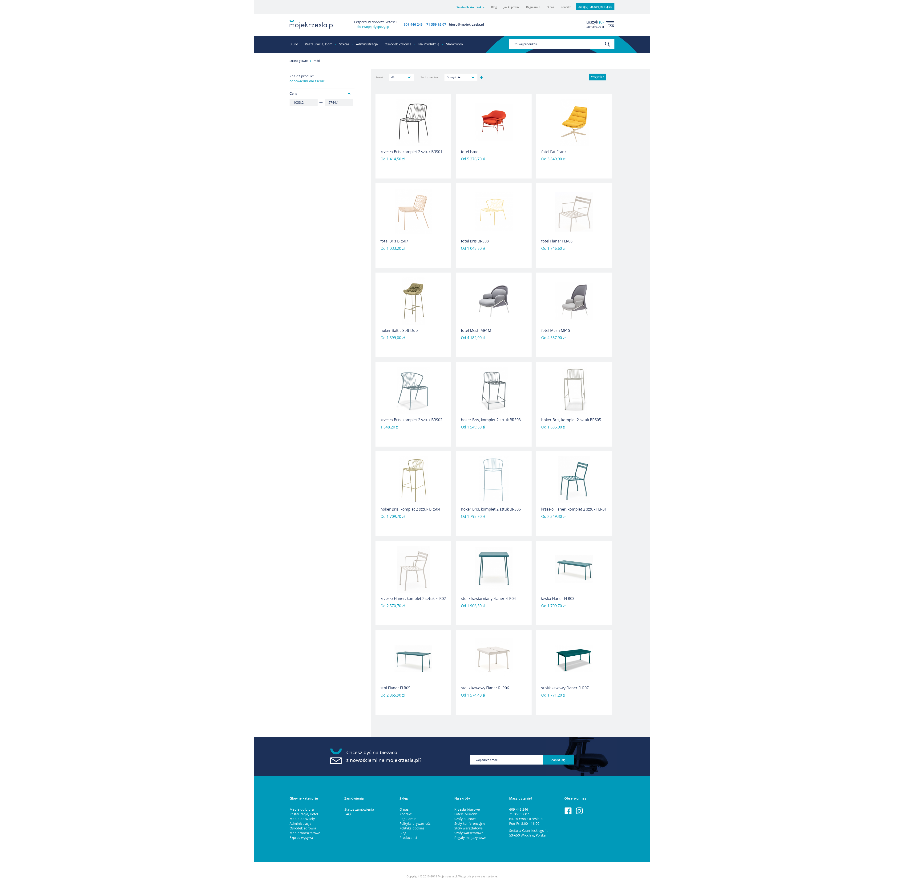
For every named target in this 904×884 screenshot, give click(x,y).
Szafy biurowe (465, 819)
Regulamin (533, 7)
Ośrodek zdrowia (303, 828)
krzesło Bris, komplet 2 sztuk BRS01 (411, 151)
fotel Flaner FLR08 (557, 241)
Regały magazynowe (470, 837)
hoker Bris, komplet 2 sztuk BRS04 (410, 509)
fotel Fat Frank (553, 151)
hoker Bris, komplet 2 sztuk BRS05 (571, 419)
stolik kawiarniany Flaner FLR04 (488, 598)
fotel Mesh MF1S (555, 330)
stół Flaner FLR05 (395, 687)
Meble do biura (302, 809)
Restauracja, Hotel (304, 814)
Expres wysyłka (301, 837)
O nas (550, 7)
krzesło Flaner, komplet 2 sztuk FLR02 (413, 598)
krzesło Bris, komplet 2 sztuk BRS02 (411, 419)
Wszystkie (597, 77)
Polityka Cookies (412, 828)
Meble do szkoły (302, 819)
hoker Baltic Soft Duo (399, 330)
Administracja (300, 823)
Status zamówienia (359, 809)
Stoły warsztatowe (468, 828)
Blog (494, 7)
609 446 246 (413, 24)
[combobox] (561, 44)
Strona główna (299, 61)
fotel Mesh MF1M (476, 330)
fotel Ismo (470, 151)
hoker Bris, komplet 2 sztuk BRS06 (491, 509)
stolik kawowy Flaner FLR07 (565, 687)
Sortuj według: (429, 77)
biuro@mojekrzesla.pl (526, 819)
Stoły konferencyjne (469, 823)
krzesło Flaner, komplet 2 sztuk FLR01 (574, 509)
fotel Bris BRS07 (394, 241)
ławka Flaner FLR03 (557, 598)
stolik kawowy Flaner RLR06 (485, 687)
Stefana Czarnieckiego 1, (528, 830)
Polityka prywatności (416, 823)
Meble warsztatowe (305, 833)
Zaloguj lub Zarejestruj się (595, 7)
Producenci (408, 837)
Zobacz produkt (413, 166)
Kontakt (566, 7)
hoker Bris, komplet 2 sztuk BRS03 (491, 419)
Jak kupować (512, 7)
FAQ (347, 814)
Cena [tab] (294, 93)
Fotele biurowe (466, 814)
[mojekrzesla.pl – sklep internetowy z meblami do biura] (312, 24)
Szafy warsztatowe (468, 833)
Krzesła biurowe (467, 809)
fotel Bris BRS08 (475, 241)
